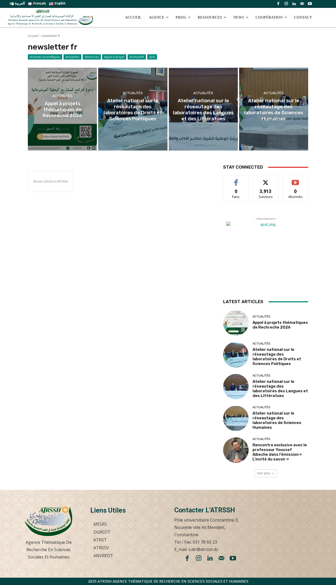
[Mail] (302, 4)
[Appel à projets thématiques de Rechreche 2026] (62, 109)
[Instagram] (286, 4)
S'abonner (295, 180)
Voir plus (263, 473)
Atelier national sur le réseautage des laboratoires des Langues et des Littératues (280, 388)
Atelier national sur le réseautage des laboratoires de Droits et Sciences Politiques (277, 356)
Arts (152, 57)
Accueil (33, 36)
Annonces (92, 57)
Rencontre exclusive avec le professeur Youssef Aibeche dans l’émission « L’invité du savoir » (280, 452)
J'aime (236, 180)
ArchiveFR (137, 57)
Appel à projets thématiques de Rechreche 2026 (280, 325)
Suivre (265, 180)
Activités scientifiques (45, 57)
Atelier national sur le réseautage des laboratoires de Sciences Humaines (277, 420)
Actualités (72, 57)
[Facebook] (278, 4)
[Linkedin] (294, 4)
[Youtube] (310, 4)
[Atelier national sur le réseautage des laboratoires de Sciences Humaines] (273, 109)
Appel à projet (114, 57)
